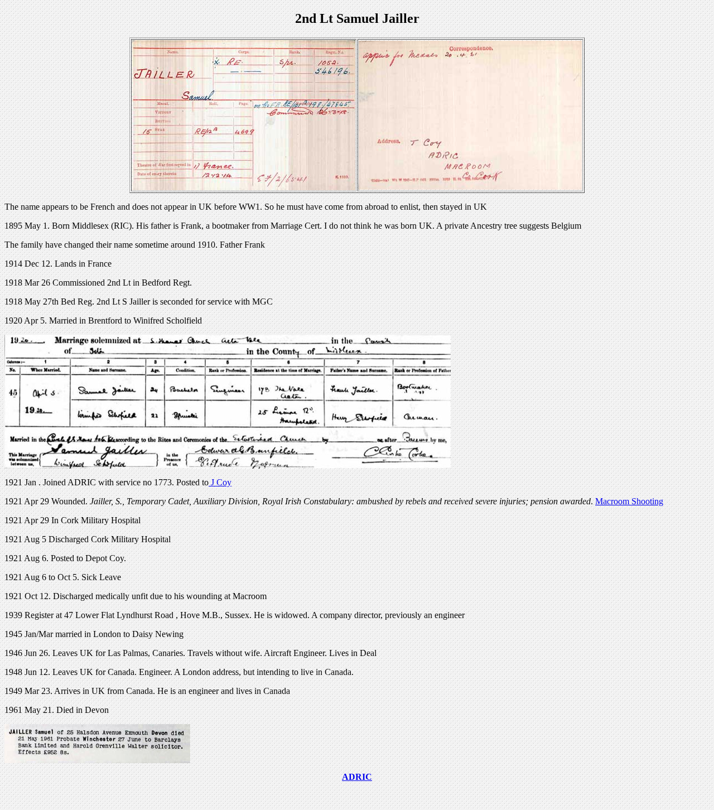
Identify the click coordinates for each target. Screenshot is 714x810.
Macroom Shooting (629, 501)
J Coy (220, 482)
